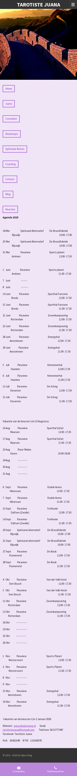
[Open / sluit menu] (73, 4)
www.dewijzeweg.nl (25, 726)
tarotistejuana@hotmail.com (18, 729)
